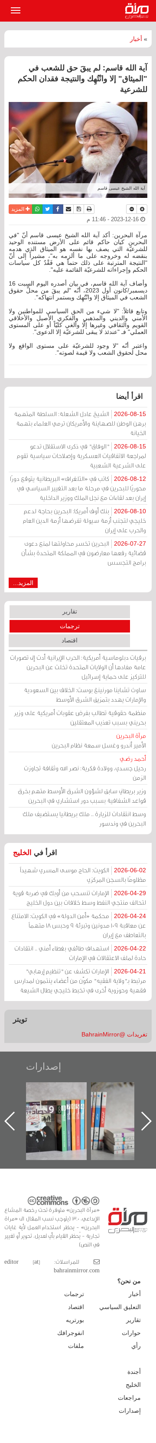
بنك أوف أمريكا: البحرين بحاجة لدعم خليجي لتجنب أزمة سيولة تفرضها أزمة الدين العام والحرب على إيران (84, 520)
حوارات (131, 1332)
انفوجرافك (70, 1332)
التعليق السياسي (120, 1306)
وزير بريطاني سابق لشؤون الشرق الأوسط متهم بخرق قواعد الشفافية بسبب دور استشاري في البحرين (82, 795)
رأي (136, 1345)
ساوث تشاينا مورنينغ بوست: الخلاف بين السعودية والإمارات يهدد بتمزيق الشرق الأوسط (85, 694)
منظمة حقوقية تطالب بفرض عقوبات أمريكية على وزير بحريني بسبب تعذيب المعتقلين (80, 717)
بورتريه (75, 1319)
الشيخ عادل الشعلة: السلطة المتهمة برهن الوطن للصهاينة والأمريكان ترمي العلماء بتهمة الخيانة (80, 423)
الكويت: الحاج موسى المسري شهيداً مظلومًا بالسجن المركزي (83, 874)
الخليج (22, 853)
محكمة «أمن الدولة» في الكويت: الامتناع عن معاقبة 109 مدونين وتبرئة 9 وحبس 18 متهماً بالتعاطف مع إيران (78, 925)
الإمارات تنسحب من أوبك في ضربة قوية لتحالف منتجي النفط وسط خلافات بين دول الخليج (79, 897)
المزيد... (23, 582)
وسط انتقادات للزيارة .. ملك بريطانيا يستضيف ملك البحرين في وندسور (84, 818)
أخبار (136, 38)
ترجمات (70, 626)
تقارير (69, 611)
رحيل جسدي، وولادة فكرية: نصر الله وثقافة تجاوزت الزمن (85, 768)
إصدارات (43, 1066)
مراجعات (129, 1397)
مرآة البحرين (138, 11)
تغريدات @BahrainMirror (114, 1034)
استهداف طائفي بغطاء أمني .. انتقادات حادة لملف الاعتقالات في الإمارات (80, 953)
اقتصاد (70, 640)
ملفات (76, 1345)
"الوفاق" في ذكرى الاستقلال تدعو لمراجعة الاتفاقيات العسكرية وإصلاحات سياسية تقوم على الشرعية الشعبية (81, 456)
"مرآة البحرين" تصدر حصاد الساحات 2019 (73, 1102)
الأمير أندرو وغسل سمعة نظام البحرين (99, 740)
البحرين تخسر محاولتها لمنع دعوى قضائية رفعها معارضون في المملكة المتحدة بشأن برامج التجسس (83, 553)
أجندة (134, 1371)
